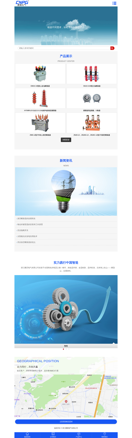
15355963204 (66, 422)
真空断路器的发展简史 (26, 218)
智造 (66, 346)
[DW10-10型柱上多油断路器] (40, 83)
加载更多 (66, 140)
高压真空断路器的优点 (26, 242)
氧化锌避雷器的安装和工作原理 (30, 224)
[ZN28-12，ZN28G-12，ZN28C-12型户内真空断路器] (91, 132)
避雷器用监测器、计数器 (91, 110)
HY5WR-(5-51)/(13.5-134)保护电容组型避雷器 (40, 110)
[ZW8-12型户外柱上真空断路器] (40, 132)
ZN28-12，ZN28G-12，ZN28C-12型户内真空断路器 (92, 135)
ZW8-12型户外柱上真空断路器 (40, 135)
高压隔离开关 (22, 230)
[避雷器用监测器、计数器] (91, 107)
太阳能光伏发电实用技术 (27, 236)
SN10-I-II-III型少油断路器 (91, 86)
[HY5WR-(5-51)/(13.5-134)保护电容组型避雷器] (40, 107)
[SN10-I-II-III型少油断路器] (91, 83)
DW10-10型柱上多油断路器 (40, 86)
